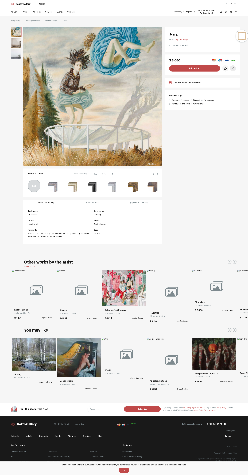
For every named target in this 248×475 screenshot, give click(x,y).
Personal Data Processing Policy (225, 453)
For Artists (127, 445)
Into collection (58, 234)
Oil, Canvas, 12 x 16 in (202, 377)
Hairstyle (154, 313)
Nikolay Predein (182, 389)
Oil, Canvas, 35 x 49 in (203, 305)
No (34, 185)
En (231, 4)
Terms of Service (210, 410)
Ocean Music (66, 381)
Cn (235, 4)
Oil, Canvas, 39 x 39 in (67, 384)
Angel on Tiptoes (158, 381)
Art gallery (15, 21)
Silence (63, 310)
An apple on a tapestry (206, 373)
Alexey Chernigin (91, 389)
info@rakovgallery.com (191, 424)
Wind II (108, 370)
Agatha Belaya (51, 21)
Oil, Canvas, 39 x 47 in (22, 313)
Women (31, 234)
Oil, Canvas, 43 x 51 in (112, 313)
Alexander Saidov (226, 381)
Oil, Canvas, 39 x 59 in (112, 374)
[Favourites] (226, 12)
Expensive (32, 236)
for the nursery (55, 236)
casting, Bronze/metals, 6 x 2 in (161, 384)
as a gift (48, 234)
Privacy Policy (198, 410)
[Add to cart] (15, 302)
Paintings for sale (32, 21)
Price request (19, 367)
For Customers (18, 445)
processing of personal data (193, 408)
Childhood (39, 234)
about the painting (46, 202)
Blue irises (200, 302)
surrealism (85, 234)
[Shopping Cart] (231, 12)
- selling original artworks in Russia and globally (226, 460)
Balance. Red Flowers (115, 310)
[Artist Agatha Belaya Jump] (92, 96)
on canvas (41, 236)
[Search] (221, 12)
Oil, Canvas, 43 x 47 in (68, 314)
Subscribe (142, 409)
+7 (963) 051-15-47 (207, 10)
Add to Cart (194, 68)
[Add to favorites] (21, 302)
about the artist (92, 202)
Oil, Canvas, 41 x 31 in (157, 316)
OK (124, 470)
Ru (227, 4)
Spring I (18, 374)
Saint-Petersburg (73, 234)
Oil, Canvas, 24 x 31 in (22, 378)
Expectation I (21, 310)
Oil (48, 236)
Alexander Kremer (46, 382)
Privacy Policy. (221, 408)
